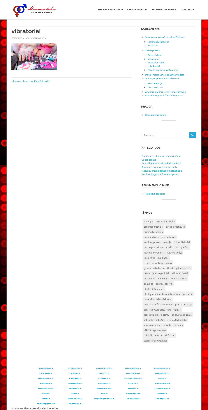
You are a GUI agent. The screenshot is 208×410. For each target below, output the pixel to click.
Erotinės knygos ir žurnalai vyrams (163, 95)
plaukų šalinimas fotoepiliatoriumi (162, 293)
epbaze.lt (46, 398)
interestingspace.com (46, 403)
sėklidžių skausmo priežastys (159, 335)
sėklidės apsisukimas (155, 330)
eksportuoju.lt (75, 403)
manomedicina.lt (162, 373)
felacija (167, 242)
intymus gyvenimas (154, 252)
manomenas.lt (104, 378)
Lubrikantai (154, 66)
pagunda (148, 283)
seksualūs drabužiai (154, 319)
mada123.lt (133, 388)
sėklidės (178, 324)
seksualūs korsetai (177, 319)
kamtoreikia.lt (75, 388)
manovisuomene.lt (133, 368)
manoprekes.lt (75, 378)
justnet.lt (75, 393)
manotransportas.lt (104, 368)
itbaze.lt (45, 393)
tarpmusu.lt (75, 373)
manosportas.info (162, 383)
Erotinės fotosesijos (158, 41)
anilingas (148, 221)
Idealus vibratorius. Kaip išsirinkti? (31, 81)
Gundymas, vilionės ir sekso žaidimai (165, 36)
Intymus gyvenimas (164, 9)
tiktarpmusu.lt (46, 373)
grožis (169, 247)
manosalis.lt (133, 383)
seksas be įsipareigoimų (156, 314)
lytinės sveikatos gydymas (158, 262)
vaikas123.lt (104, 373)
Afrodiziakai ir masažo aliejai (163, 69)
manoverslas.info (104, 388)
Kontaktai (188, 9)
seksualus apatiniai (182, 314)
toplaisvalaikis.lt (75, 398)
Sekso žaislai (154, 55)
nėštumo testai (179, 273)
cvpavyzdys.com (133, 393)
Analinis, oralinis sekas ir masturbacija (165, 91)
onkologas (149, 278)
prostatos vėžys (183, 304)
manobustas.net (133, 373)
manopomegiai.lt (46, 368)
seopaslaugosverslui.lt (104, 398)
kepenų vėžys (174, 252)
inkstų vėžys (182, 247)
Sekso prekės (152, 50)
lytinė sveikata (183, 268)
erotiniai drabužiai (153, 226)
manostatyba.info (45, 388)
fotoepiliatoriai (182, 242)
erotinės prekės (152, 242)
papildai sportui (164, 283)
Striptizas (153, 45)
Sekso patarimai (137, 9)
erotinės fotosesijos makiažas (160, 236)
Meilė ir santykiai (109, 9)
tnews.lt (104, 393)
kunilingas (163, 257)
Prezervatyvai (155, 86)
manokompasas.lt (45, 378)
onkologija (163, 278)
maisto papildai (160, 273)
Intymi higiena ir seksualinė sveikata (164, 74)
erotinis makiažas (175, 226)
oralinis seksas (179, 278)
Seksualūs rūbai (156, 62)
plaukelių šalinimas (154, 288)
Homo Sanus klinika (155, 114)
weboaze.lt (162, 393)
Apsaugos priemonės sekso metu (163, 78)
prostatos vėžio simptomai (158, 304)
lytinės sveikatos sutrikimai (158, 268)
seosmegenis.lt (162, 398)
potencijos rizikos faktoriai (158, 299)
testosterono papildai (155, 340)
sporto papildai (152, 324)
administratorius (35, 38)
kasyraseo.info (133, 398)
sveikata (166, 324)
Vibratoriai (153, 58)
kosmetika (149, 257)
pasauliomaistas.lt (162, 368)
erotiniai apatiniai (165, 221)
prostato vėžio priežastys (157, 309)
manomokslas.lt (75, 383)
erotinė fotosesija (153, 231)
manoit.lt (162, 378)
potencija (188, 293)
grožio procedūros (153, 247)
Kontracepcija (155, 83)
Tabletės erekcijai (155, 193)
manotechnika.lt (75, 368)
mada (147, 273)
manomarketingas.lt (133, 378)
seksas (177, 309)
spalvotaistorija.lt (162, 388)
